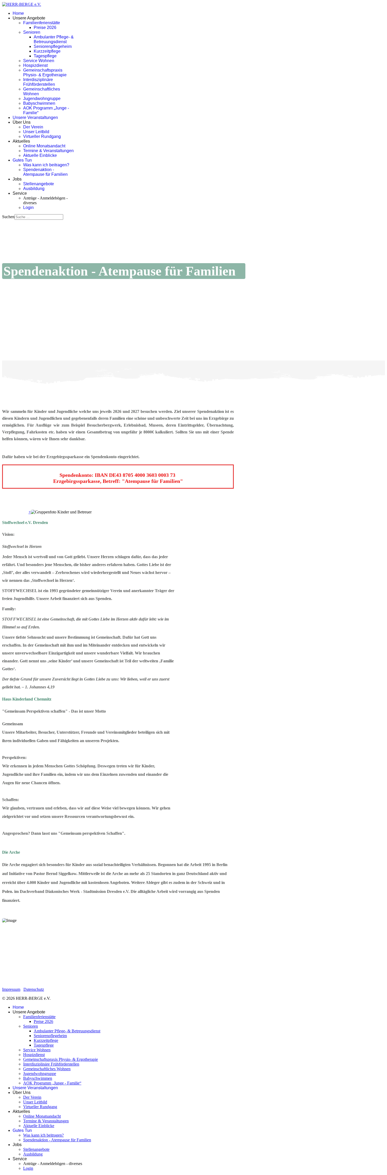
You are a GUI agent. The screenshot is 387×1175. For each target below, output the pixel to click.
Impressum (11, 989)
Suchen (8, 216)
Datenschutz (33, 989)
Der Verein (33, 127)
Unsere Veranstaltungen (35, 117)
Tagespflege (45, 56)
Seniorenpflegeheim (53, 46)
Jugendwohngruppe (42, 98)
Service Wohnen (38, 60)
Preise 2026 (45, 27)
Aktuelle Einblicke (40, 155)
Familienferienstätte (41, 23)
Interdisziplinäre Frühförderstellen (39, 82)
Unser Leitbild (36, 131)
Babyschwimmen (39, 103)
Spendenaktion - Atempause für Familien (45, 172)
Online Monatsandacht (44, 146)
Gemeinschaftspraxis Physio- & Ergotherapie (45, 72)
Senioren (31, 32)
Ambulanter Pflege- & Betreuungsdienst (54, 39)
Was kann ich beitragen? (46, 165)
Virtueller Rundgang (42, 136)
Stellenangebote (38, 184)
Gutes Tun (22, 160)
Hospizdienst (35, 65)
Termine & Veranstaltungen (48, 150)
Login (28, 207)
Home (18, 13)
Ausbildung (33, 188)
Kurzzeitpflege (47, 51)
